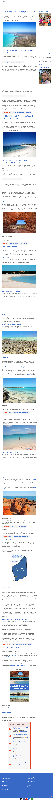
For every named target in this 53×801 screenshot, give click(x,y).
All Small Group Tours (5, 777)
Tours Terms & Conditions (6, 786)
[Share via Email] (32, 799)
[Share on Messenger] (29, 799)
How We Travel (4, 781)
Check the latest (17, 112)
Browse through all (14, 95)
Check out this (11, 178)
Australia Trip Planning (31, 778)
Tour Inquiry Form (5, 785)
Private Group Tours (5, 779)
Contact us (29, 785)
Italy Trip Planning (30, 777)
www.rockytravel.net (32, 795)
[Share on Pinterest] (26, 799)
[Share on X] (21, 799)
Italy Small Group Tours (6, 778)
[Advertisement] (19, 81)
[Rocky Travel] (4, 6)
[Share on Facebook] (24, 799)
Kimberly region (18, 641)
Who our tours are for (5, 782)
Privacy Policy (29, 786)
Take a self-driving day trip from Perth (9, 162)
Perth (3, 121)
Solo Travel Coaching (31, 781)
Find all (12, 62)
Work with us (29, 782)
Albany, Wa (7, 656)
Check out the (15, 412)
